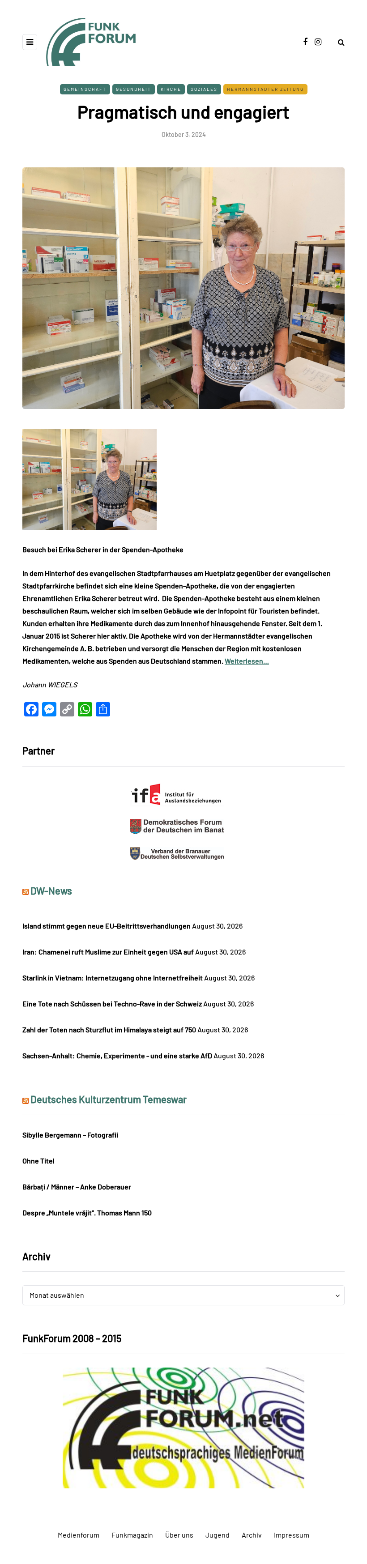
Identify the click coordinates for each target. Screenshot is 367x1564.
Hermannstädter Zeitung (265, 89)
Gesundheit (133, 89)
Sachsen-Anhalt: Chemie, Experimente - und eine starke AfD (117, 1055)
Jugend (217, 1534)
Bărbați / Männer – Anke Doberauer (76, 1186)
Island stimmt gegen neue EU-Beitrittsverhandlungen (106, 925)
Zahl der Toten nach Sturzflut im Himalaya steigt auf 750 (109, 1029)
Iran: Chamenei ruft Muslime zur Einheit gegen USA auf (108, 951)
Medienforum (78, 1534)
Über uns (179, 1534)
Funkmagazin (132, 1534)
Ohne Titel (38, 1160)
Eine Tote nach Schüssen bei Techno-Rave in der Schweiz (112, 1003)
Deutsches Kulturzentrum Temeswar (108, 1099)
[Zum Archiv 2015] (183, 1427)
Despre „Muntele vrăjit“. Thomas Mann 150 (87, 1212)
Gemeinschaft (85, 89)
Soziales (204, 89)
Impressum (291, 1534)
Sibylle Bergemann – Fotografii (70, 1134)
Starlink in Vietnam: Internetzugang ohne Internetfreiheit (112, 977)
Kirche (171, 89)
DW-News (51, 890)
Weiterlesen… (247, 660)
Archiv (252, 1534)
